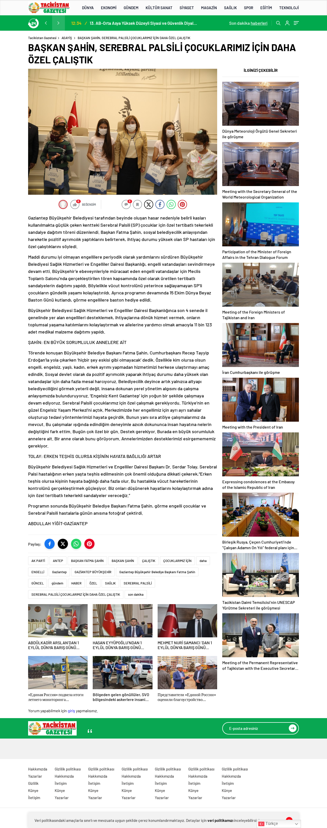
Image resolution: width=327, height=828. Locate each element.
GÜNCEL (37, 583)
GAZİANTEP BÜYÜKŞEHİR (93, 572)
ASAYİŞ (67, 38)
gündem (57, 583)
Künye (33, 790)
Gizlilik (33, 783)
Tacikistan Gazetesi (42, 38)
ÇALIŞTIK (148, 561)
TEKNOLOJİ (289, 7)
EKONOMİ (108, 7)
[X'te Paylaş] (63, 544)
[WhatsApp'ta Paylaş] (76, 544)
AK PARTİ (38, 561)
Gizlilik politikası (68, 769)
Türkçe (271, 823)
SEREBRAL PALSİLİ (138, 583)
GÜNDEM (131, 7)
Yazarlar (35, 776)
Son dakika (248, 23)
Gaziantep (59, 572)
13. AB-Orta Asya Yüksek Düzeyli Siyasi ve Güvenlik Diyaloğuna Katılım (143, 23)
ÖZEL (93, 583)
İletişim (34, 797)
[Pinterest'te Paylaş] (89, 544)
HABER (76, 583)
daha (203, 561)
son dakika (136, 594)
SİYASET (187, 7)
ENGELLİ (37, 572)
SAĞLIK (230, 7)
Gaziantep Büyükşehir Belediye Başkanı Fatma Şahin (157, 572)
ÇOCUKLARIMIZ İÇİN (177, 561)
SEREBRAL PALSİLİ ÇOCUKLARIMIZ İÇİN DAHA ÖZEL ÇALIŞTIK (75, 594)
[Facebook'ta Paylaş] (49, 544)
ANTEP (58, 561)
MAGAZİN (209, 7)
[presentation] (45, 23)
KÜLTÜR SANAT (159, 7)
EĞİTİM (266, 7)
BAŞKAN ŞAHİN (123, 561)
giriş (71, 710)
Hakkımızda (37, 769)
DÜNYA (88, 7)
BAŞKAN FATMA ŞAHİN (87, 561)
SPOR (248, 7)
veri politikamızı (220, 820)
